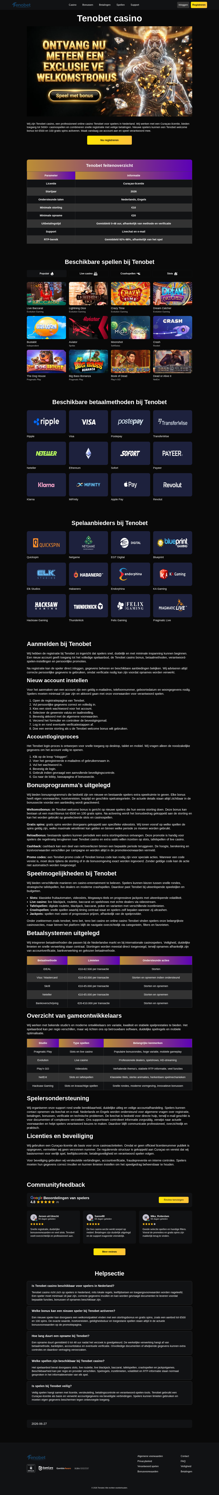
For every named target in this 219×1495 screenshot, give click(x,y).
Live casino (86, 273)
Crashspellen (128, 273)
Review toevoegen (174, 1200)
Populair (44, 273)
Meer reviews (109, 1251)
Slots (170, 273)
